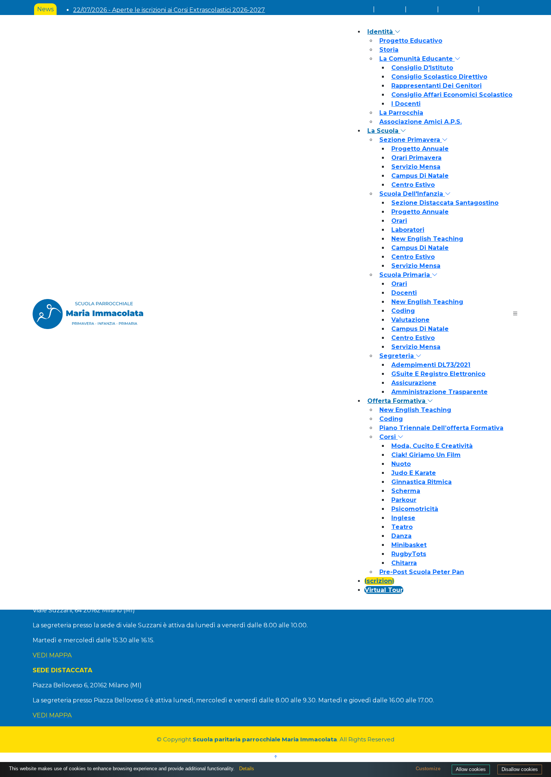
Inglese (403, 518)
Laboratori (407, 229)
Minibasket (409, 545)
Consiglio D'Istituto (422, 67)
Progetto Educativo (410, 40)
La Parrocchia (401, 112)
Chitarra (404, 563)
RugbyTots (408, 554)
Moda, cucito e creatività (432, 445)
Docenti (404, 292)
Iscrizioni (379, 581)
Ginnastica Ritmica (421, 481)
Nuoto (401, 463)
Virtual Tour (384, 590)
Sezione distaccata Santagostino (445, 202)
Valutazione (410, 319)
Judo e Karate (413, 472)
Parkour (403, 499)
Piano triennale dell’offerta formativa (441, 427)
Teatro (402, 527)
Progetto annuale (420, 148)
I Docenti (406, 103)
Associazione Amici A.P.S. (420, 121)
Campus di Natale (420, 175)
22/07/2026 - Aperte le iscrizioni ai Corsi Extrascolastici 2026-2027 (169, 10)
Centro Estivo (413, 184)
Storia (388, 49)
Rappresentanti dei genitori (436, 85)
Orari (399, 220)
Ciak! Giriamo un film (426, 454)
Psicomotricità (414, 508)
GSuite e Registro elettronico (438, 373)
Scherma (405, 490)
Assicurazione (413, 382)
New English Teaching (427, 238)
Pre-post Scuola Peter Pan (421, 572)
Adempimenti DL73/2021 (430, 364)
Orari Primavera (416, 157)
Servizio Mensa (415, 166)
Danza (401, 536)
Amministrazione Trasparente (439, 391)
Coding (403, 310)
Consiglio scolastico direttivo (439, 76)
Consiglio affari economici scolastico (451, 94)
